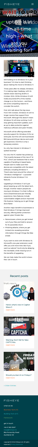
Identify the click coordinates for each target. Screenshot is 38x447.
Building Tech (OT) (11, 414)
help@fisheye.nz (10, 430)
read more (10, 310)
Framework (8, 418)
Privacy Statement (17, 444)
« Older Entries (10, 386)
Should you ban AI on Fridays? (19, 375)
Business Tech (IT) (11, 410)
